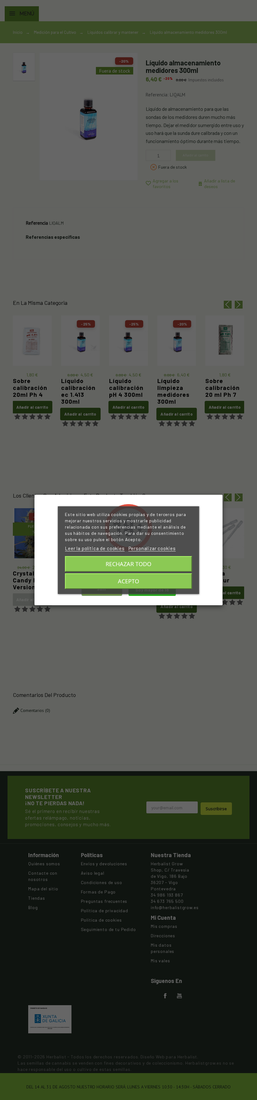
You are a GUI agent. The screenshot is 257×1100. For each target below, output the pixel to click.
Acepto (128, 581)
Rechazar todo (128, 564)
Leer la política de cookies (95, 548)
